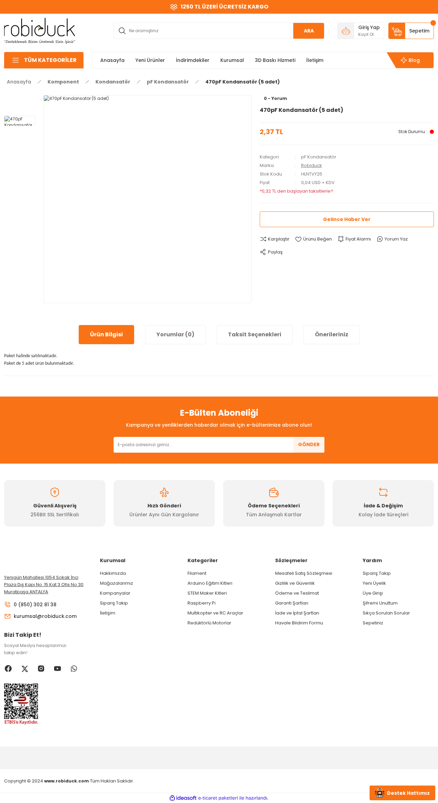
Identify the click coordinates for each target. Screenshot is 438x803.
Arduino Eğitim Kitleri (210, 583)
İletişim (107, 613)
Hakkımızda (113, 573)
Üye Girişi (373, 593)
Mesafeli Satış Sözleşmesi (303, 573)
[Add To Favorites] (313, 239)
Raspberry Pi (202, 603)
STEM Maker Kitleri (207, 593)
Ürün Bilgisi (106, 334)
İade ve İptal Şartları (297, 613)
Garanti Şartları (291, 603)
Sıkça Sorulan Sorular (386, 613)
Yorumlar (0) (175, 334)
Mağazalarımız (116, 583)
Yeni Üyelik (374, 583)
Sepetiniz (373, 623)
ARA (309, 30)
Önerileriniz (331, 334)
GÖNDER (309, 444)
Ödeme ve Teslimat (297, 593)
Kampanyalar (115, 593)
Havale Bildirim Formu (299, 623)
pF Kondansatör (318, 157)
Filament (197, 573)
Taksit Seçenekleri (254, 334)
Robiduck (311, 165)
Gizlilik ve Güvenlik (295, 583)
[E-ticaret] (218, 798)
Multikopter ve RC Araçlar (215, 613)
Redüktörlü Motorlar (209, 623)
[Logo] (39, 30)
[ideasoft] (183, 798)
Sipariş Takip (114, 603)
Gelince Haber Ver (347, 219)
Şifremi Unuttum (380, 603)
